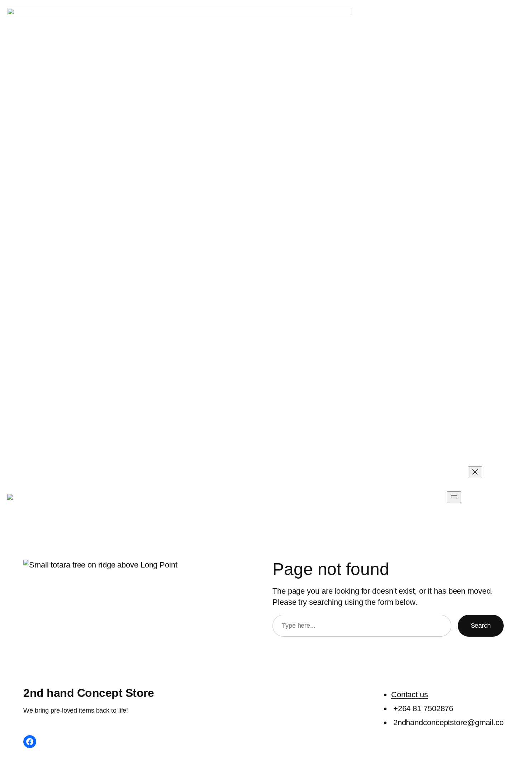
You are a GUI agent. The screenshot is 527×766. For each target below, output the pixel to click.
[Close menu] (475, 472)
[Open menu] (454, 497)
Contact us (409, 694)
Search (481, 625)
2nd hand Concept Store (138, 497)
